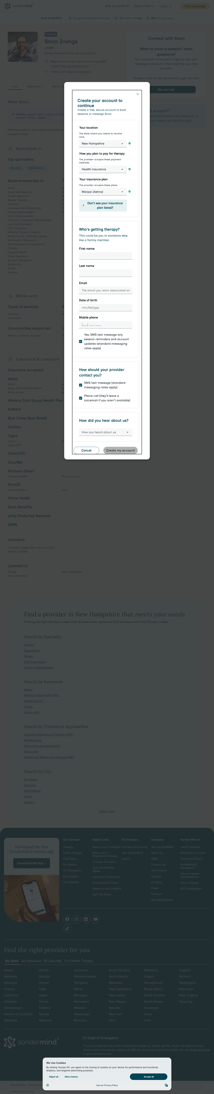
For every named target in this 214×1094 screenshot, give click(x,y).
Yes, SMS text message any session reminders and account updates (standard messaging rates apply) (106, 341)
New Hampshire (93, 143)
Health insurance (94, 169)
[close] (138, 94)
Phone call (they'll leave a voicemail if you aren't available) (107, 398)
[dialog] (107, 272)
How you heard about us (99, 432)
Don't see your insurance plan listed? (105, 205)
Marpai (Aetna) (92, 192)
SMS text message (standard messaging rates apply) (104, 385)
